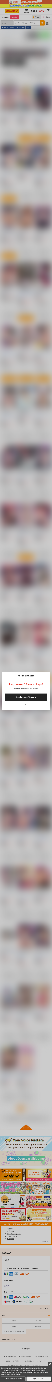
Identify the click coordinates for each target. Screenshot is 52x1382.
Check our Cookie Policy (13, 1379)
